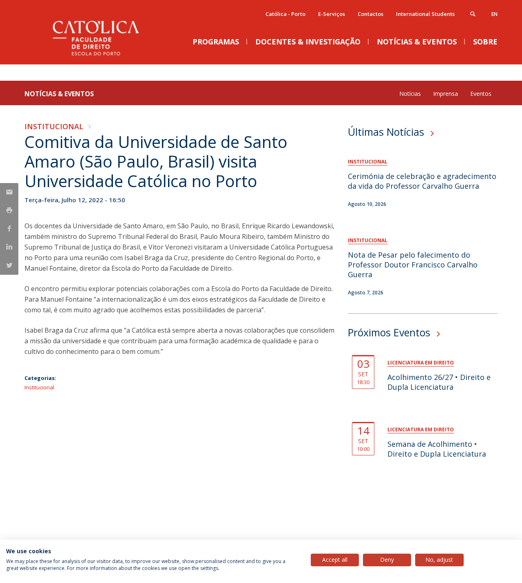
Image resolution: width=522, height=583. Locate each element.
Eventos (480, 93)
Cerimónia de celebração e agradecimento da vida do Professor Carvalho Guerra (422, 181)
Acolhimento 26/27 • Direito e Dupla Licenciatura (439, 382)
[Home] (106, 56)
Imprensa (445, 93)
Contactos (370, 14)
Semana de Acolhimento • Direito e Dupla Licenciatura (436, 449)
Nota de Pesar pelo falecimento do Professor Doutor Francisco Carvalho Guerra (413, 264)
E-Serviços (331, 14)
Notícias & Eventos (59, 93)
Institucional (53, 126)
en (494, 14)
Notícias (410, 93)
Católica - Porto (285, 14)
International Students (425, 14)
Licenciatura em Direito (420, 362)
